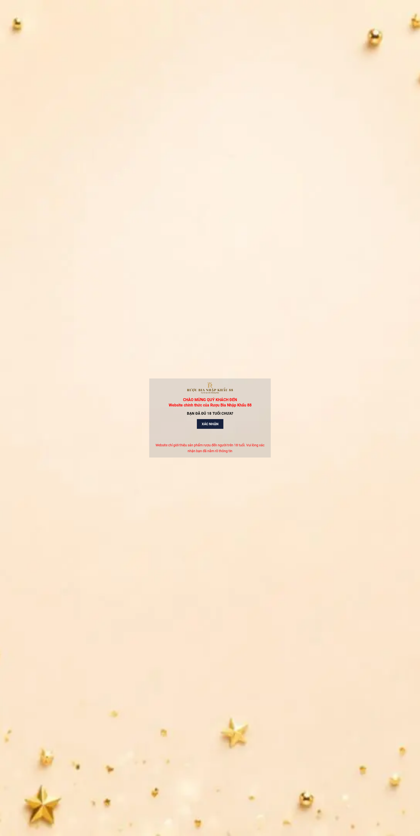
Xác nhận (210, 424)
